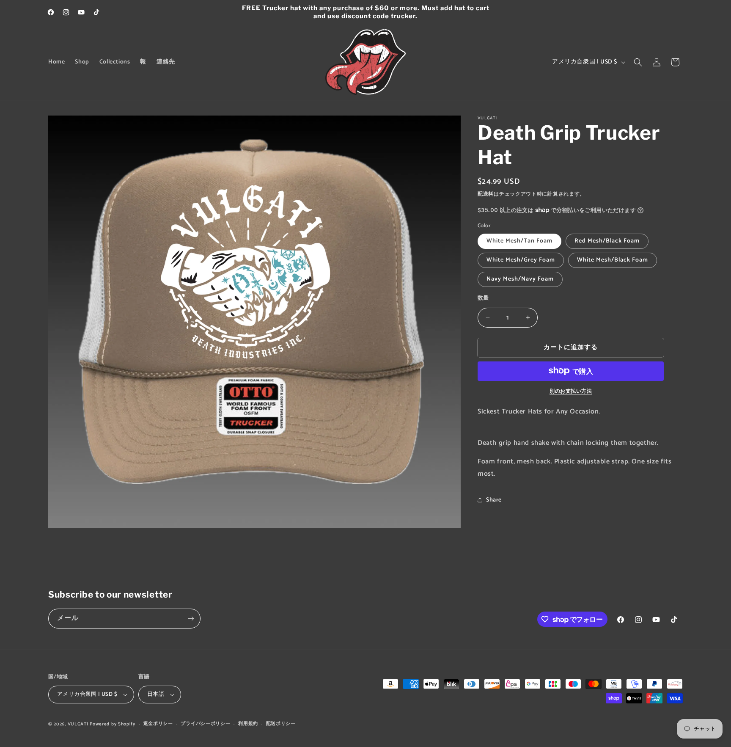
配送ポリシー (281, 724)
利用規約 (248, 724)
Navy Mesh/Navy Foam (520, 279)
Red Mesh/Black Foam (607, 241)
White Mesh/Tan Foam (519, 241)
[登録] (190, 618)
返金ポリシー (158, 724)
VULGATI (78, 724)
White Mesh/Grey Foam (520, 260)
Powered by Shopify (112, 724)
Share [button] (494, 500)
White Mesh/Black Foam (612, 260)
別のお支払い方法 (571, 391)
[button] (638, 62)
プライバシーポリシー (205, 724)
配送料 (486, 194)
